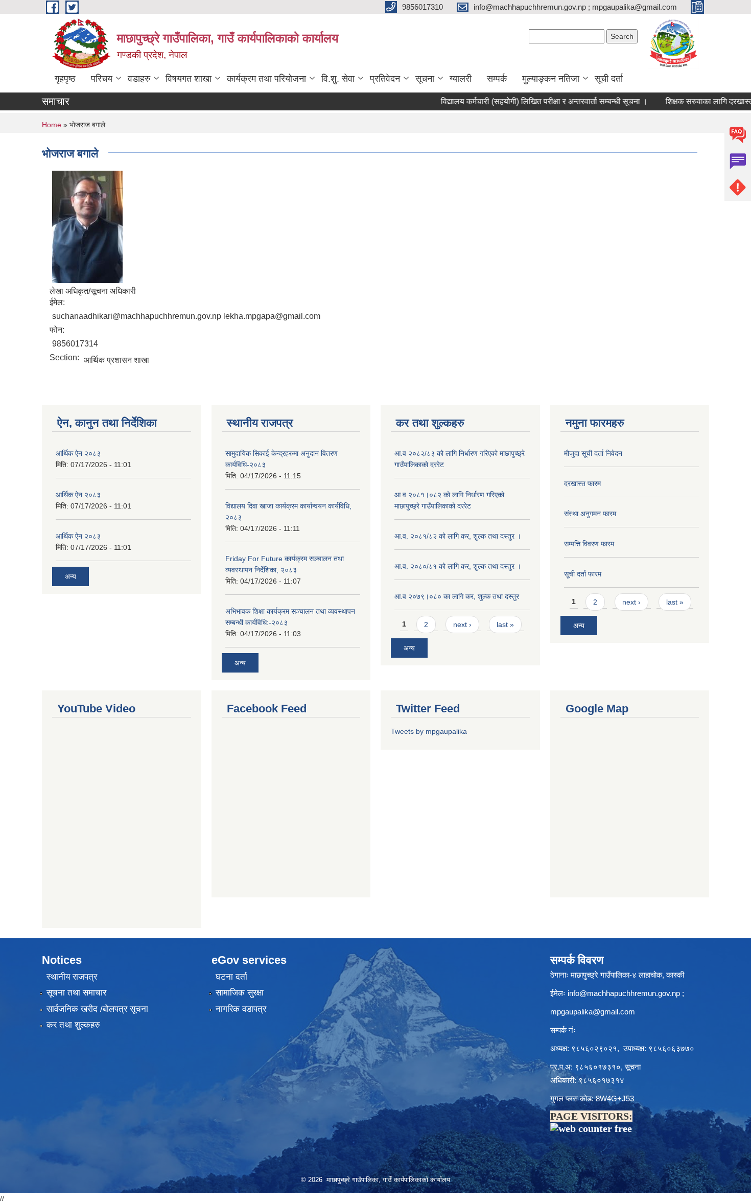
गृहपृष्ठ (65, 79)
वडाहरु (139, 79)
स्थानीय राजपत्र (71, 977)
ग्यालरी (461, 79)
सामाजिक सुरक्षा (240, 993)
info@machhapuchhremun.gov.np (624, 993)
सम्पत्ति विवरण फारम (589, 544)
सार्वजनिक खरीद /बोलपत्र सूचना (97, 1009)
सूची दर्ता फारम (582, 574)
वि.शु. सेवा (338, 79)
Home (51, 125)
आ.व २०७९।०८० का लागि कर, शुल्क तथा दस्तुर (456, 596)
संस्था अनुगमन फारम (590, 514)
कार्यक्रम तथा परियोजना (266, 79)
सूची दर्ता (609, 79)
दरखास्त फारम (582, 483)
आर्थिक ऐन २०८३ (78, 453)
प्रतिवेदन (385, 79)
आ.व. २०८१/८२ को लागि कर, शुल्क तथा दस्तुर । (457, 536)
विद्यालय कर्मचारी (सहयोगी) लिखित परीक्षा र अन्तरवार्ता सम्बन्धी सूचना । (489, 101)
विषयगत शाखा (189, 79)
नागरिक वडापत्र (241, 1009)
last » (505, 624)
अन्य (70, 576)
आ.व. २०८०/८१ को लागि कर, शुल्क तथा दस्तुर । (457, 566)
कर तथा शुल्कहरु (73, 1025)
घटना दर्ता (231, 977)
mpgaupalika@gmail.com (592, 1011)
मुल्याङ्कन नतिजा (550, 79)
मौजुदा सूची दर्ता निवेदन (593, 453)
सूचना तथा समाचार (76, 993)
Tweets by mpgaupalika (429, 731)
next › (462, 624)
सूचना (424, 79)
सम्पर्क (497, 79)
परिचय (101, 79)
